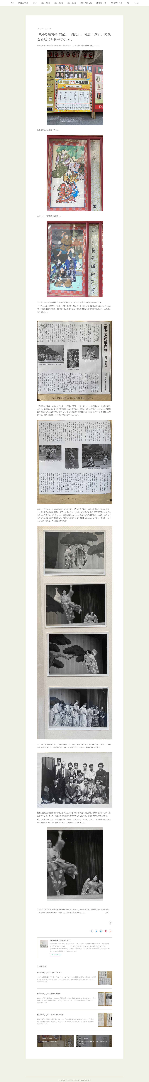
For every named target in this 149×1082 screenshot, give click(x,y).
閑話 (128, 3)
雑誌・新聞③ (72, 3)
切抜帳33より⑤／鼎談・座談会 (48, 993)
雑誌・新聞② (58, 3)
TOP (12, 3)
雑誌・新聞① (45, 3)
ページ (136, 3)
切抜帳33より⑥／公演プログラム (49, 972)
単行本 (35, 3)
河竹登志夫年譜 (23, 3)
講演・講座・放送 (86, 3)
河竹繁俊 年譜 (101, 3)
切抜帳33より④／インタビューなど (50, 1014)
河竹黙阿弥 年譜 (116, 3)
